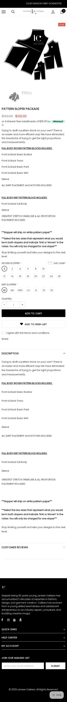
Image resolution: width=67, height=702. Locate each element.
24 (51, 276)
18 (28, 276)
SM (12, 290)
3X (51, 290)
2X (44, 290)
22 (43, 276)
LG (28, 290)
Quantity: (7, 298)
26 (59, 276)
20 (35, 276)
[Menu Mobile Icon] (4, 12)
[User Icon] (53, 12)
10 (43, 268)
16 (20, 276)
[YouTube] (14, 620)
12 (4, 276)
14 (12, 276)
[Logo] (33, 11)
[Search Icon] (13, 11)
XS (4, 290)
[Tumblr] (20, 620)
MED (20, 290)
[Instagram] (8, 620)
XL (36, 290)
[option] (33, 54)
